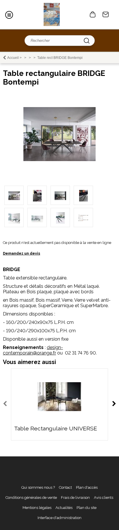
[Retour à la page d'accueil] (52, 14)
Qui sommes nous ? (38, 487)
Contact (105, 14)
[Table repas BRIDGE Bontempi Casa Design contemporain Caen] (59, 160)
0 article (92, 14)
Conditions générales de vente (31, 497)
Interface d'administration (59, 518)
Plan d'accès (87, 487)
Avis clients (103, 497)
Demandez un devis (21, 253)
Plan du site (86, 507)
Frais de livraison (75, 497)
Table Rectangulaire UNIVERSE (55, 428)
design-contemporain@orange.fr (33, 350)
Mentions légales (37, 507)
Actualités (63, 507)
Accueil (13, 58)
